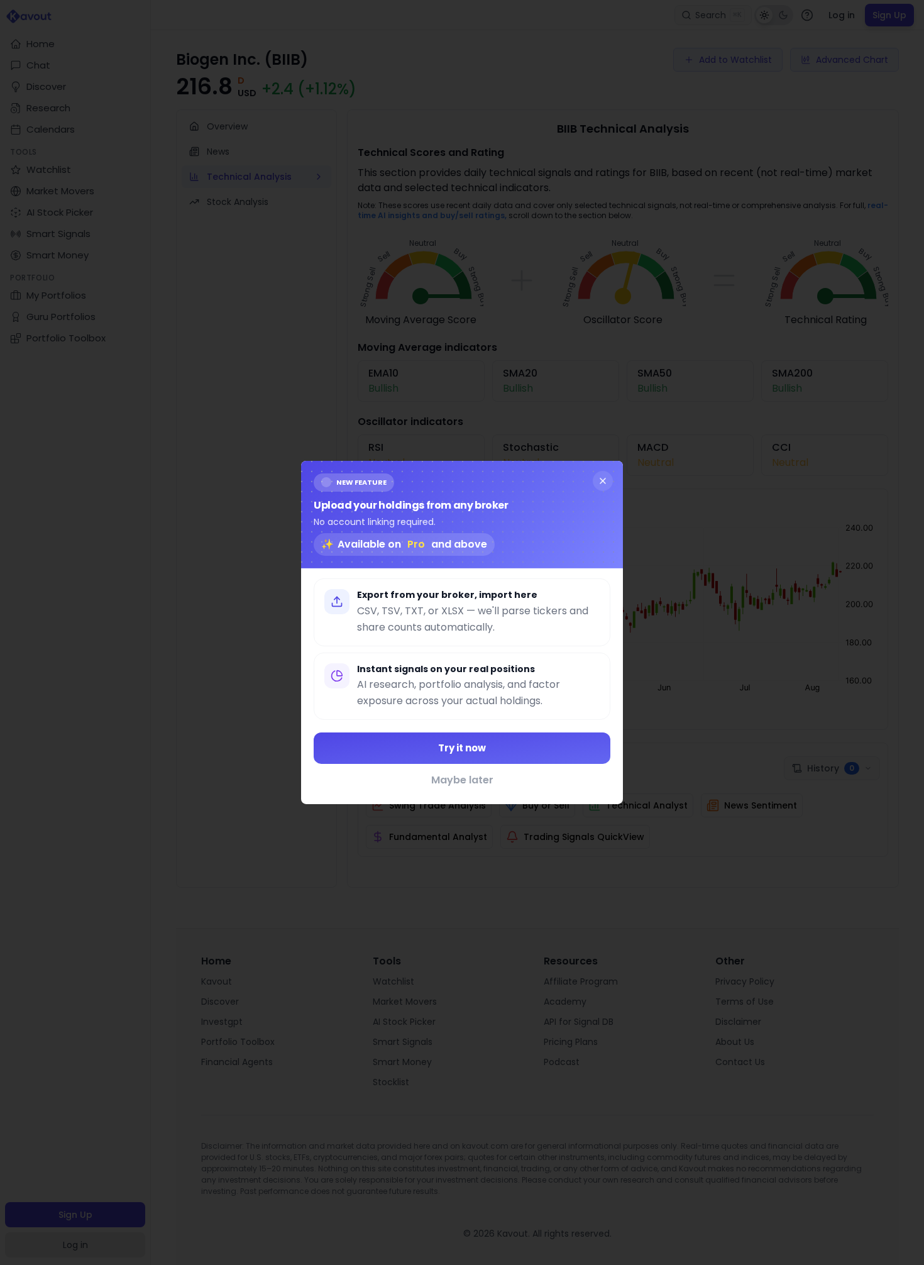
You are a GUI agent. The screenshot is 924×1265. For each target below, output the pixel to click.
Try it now (462, 747)
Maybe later (462, 780)
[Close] (603, 481)
